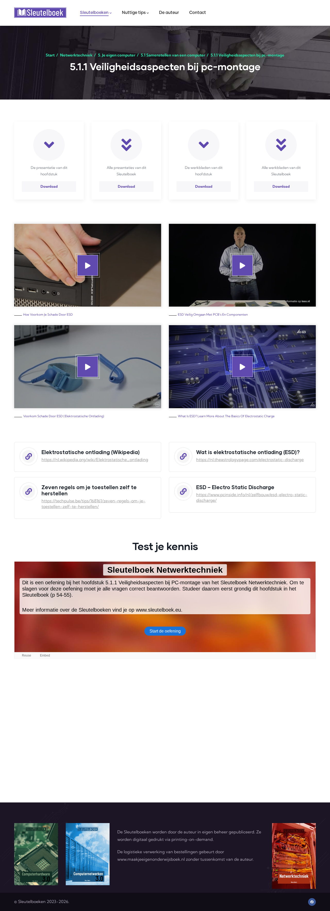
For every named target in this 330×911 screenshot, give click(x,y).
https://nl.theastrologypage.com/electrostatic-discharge (250, 459)
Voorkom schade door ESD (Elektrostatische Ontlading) (63, 416)
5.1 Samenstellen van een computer (173, 55)
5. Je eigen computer (116, 55)
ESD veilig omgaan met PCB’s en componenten (213, 314)
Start (50, 55)
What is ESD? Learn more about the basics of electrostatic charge (226, 416)
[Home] (40, 12)
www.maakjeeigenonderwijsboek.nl (151, 859)
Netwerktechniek (76, 55)
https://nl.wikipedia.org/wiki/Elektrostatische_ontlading (95, 459)
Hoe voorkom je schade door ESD (48, 314)
